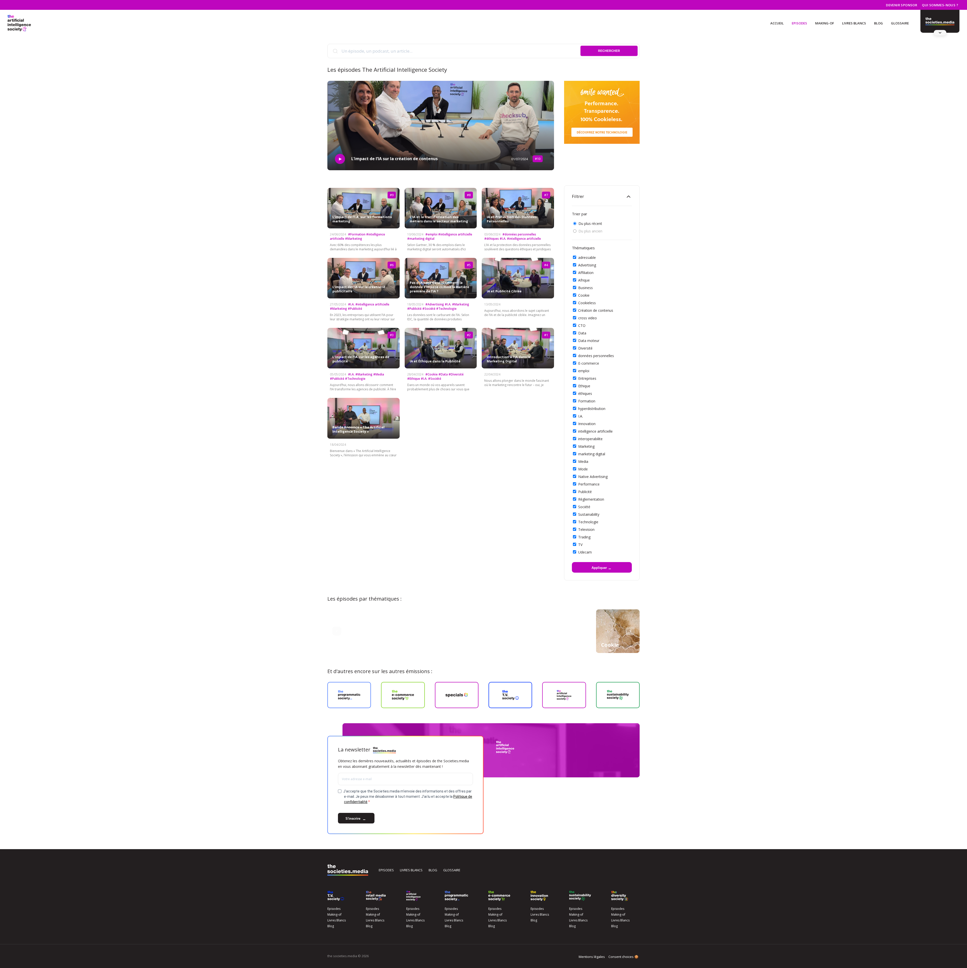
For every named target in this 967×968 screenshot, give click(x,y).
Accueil (777, 23)
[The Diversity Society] (619, 896)
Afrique (584, 280)
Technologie (588, 522)
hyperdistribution (591, 408)
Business (585, 288)
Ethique (584, 386)
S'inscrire (353, 819)
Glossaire (900, 23)
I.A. (580, 416)
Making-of (824, 23)
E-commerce (588, 363)
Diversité (585, 348)
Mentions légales (592, 956)
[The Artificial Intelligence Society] (413, 896)
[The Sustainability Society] (580, 896)
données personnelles (596, 356)
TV (580, 544)
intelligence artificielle (595, 431)
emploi (583, 371)
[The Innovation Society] (539, 896)
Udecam (585, 552)
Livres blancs (411, 870)
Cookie (584, 295)
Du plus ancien (590, 231)
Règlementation (591, 499)
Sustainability (588, 514)
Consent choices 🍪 (623, 956)
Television (586, 529)
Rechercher (609, 51)
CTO (581, 325)
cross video (587, 318)
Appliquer (599, 568)
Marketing (586, 446)
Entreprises (587, 378)
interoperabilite (590, 439)
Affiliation (586, 272)
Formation (586, 401)
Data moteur (588, 340)
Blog (878, 23)
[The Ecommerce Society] (499, 896)
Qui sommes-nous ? (940, 5)
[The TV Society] (335, 896)
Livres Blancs (854, 23)
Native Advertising (593, 476)
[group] (618, 631)
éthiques (585, 393)
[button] (336, 631)
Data (582, 333)
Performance (589, 484)
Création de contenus (595, 310)
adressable (587, 257)
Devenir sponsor (901, 5)
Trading (584, 537)
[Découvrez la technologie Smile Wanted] (602, 112)
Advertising (587, 265)
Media (583, 461)
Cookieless (587, 303)
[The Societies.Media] (19, 23)
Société (584, 507)
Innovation (587, 424)
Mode (583, 469)
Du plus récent (590, 223)
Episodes (799, 23)
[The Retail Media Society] (376, 896)
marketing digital (591, 454)
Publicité (585, 492)
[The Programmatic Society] (939, 21)
